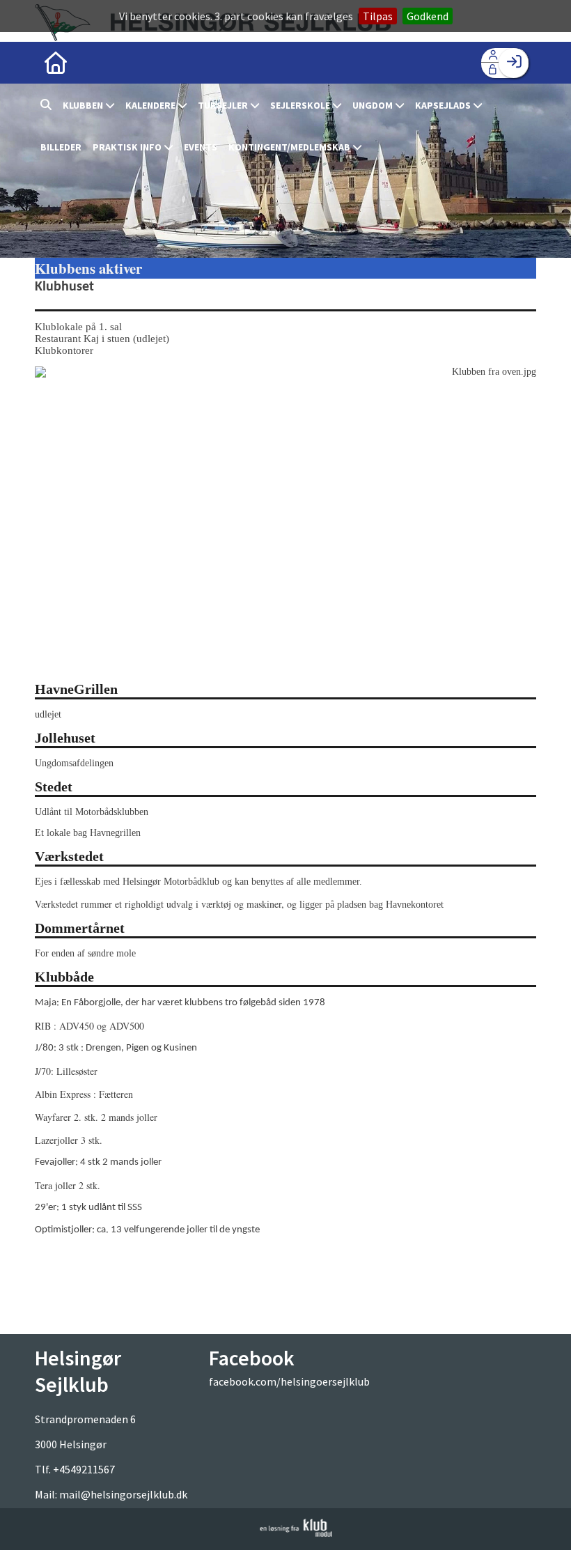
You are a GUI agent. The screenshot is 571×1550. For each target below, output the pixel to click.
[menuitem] (56, 63)
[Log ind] (514, 63)
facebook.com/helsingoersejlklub (289, 1381)
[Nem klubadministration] (296, 1533)
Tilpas (378, 16)
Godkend (427, 16)
